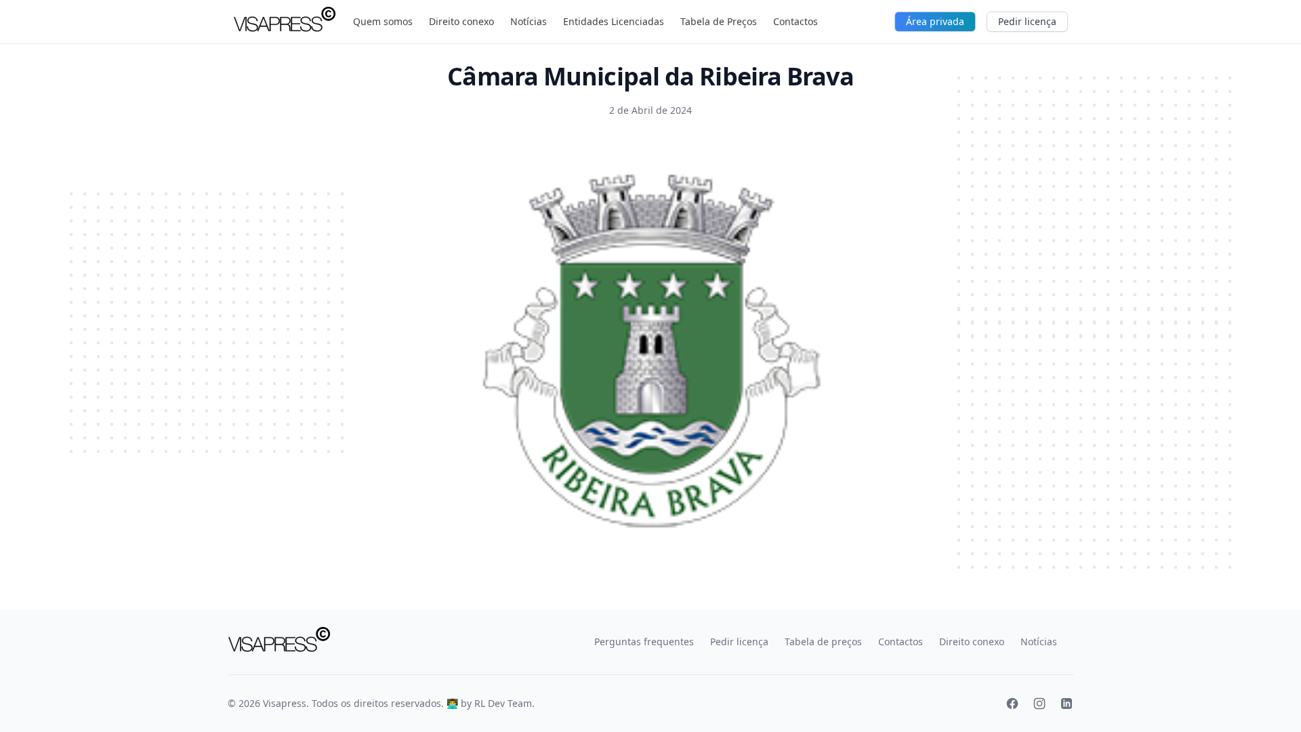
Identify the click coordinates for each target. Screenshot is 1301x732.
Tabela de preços (823, 641)
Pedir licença (1027, 21)
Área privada (935, 21)
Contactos (795, 21)
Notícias (528, 21)
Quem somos (383, 21)
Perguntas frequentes (644, 641)
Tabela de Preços (718, 21)
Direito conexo (461, 21)
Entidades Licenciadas (613, 21)
